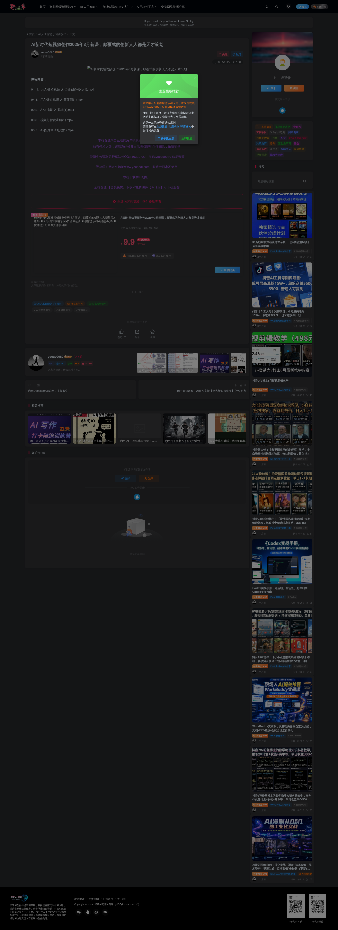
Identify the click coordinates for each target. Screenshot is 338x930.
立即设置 (187, 138)
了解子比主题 (166, 138)
